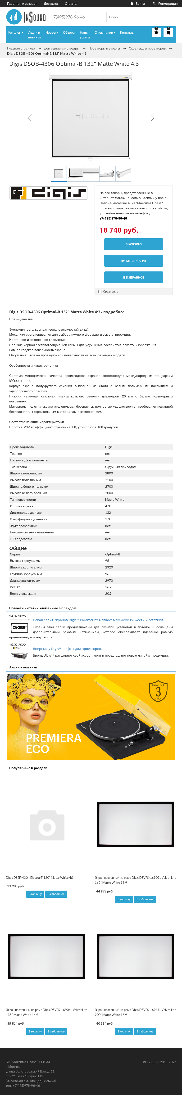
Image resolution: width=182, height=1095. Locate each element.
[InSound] (26, 17)
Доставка (51, 3)
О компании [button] (104, 32)
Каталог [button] (14, 32)
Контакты (127, 32)
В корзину (35, 894)
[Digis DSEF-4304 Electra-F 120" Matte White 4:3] (46, 824)
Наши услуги (85, 34)
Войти (140, 3)
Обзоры (69, 32)
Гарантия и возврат (22, 3)
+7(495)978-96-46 (68, 16)
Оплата (71, 3)
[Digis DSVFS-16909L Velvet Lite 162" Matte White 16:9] (135, 824)
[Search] (171, 17)
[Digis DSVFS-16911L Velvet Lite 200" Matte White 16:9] (135, 956)
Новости (52, 32)
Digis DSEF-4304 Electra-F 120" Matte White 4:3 (40, 877)
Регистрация (168, 3)
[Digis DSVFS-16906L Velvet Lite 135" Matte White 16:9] (46, 956)
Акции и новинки (34, 34)
